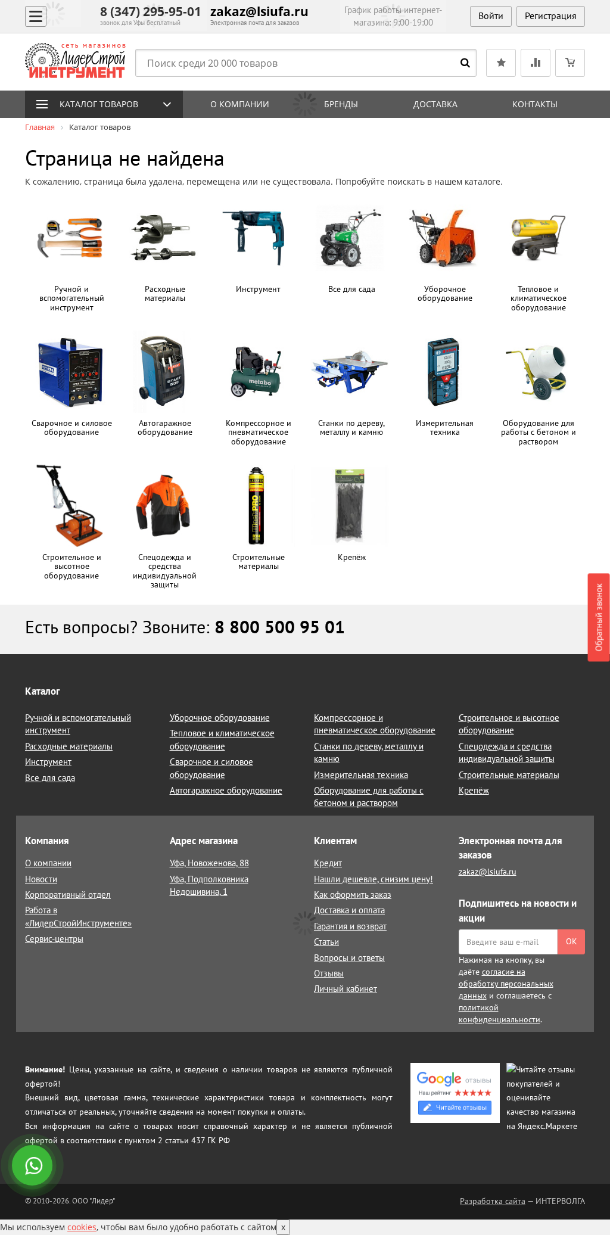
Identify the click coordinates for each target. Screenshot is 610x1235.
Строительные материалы (509, 774)
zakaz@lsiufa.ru (259, 11)
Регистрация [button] (551, 15)
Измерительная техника (361, 774)
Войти (490, 15)
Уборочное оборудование (220, 717)
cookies (82, 1227)
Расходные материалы (69, 746)
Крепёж (474, 790)
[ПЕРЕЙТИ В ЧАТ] (33, 1166)
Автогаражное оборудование (226, 790)
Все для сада (50, 777)
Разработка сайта (492, 1201)
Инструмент (48, 761)
